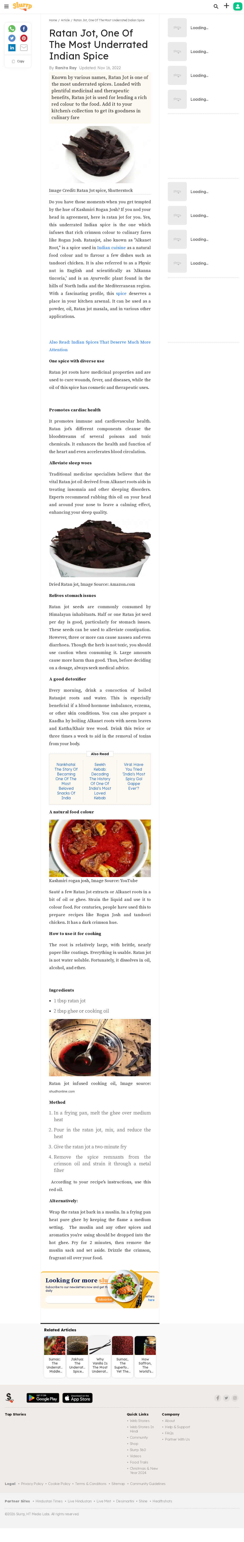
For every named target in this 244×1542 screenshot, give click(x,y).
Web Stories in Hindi (142, 1429)
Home (53, 20)
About (170, 1420)
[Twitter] (226, 1398)
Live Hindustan (80, 1501)
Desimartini (125, 1501)
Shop (134, 1443)
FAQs (169, 1433)
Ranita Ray (66, 68)
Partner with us (177, 1439)
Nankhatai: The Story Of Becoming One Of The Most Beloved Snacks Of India (66, 781)
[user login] (237, 6)
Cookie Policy (59, 1483)
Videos (135, 1456)
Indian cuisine (111, 248)
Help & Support (177, 1427)
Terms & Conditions (91, 1483)
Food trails (139, 1462)
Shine (143, 1501)
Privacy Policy (32, 1483)
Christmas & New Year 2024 (144, 1470)
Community (139, 1437)
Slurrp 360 (138, 1450)
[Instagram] (235, 1398)
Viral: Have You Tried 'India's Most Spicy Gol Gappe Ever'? (133, 776)
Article (65, 20)
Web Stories (140, 1420)
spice (121, 293)
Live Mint (104, 1501)
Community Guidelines (148, 1483)
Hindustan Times (49, 1501)
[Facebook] (217, 1398)
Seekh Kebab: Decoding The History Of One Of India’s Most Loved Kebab (100, 781)
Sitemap (118, 1483)
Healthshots (162, 1501)
